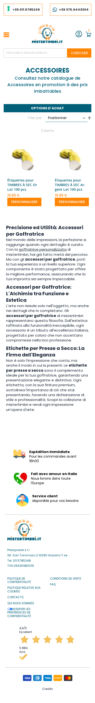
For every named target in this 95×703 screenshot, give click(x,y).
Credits (47, 689)
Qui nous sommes (20, 603)
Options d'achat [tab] (47, 108)
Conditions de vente (65, 578)
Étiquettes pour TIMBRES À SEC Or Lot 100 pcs (22, 185)
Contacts (15, 597)
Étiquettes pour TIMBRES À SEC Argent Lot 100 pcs (70, 185)
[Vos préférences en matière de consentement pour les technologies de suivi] (8, 8)
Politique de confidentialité (19, 580)
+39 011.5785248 (26, 9)
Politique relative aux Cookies (23, 589)
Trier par (35, 118)
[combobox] (47, 53)
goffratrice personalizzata (42, 249)
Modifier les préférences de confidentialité (19, 612)
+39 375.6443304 (74, 9)
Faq (53, 584)
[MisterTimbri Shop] (47, 33)
